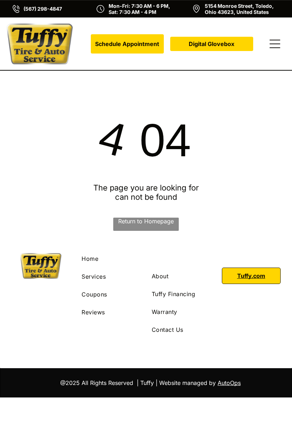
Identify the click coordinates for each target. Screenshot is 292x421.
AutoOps (229, 382)
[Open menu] (275, 44)
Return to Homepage (146, 221)
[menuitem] (111, 259)
